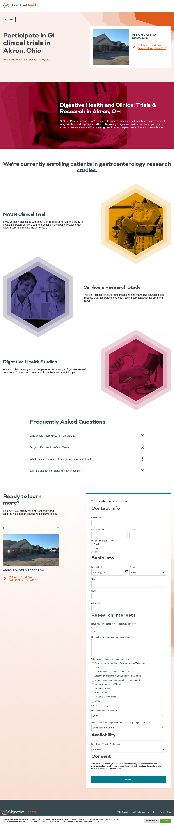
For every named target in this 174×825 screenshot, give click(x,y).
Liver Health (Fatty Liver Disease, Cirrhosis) (114, 672)
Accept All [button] (165, 820)
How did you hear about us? (104, 711)
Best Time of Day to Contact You (106, 744)
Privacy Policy (166, 812)
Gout (97, 667)
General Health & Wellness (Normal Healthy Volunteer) (120, 663)
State (94, 591)
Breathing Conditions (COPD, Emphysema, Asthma (118, 676)
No (95, 631)
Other (97, 701)
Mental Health (101, 693)
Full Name (96, 518)
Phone (97, 548)
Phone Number (99, 529)
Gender (132, 567)
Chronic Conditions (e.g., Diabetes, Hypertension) (117, 680)
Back (11, 19)
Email (132, 529)
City (93, 579)
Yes (95, 627)
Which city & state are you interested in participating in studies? (120, 722)
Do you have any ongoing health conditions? (111, 637)
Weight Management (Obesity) (108, 684)
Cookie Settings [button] (151, 820)
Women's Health (102, 688)
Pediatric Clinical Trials (105, 697)
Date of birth (96, 567)
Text (95, 552)
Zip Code (96, 603)
